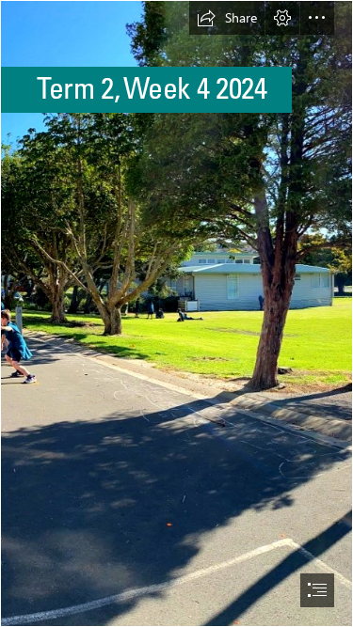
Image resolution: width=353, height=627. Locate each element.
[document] (176, 313)
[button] (227, 18)
